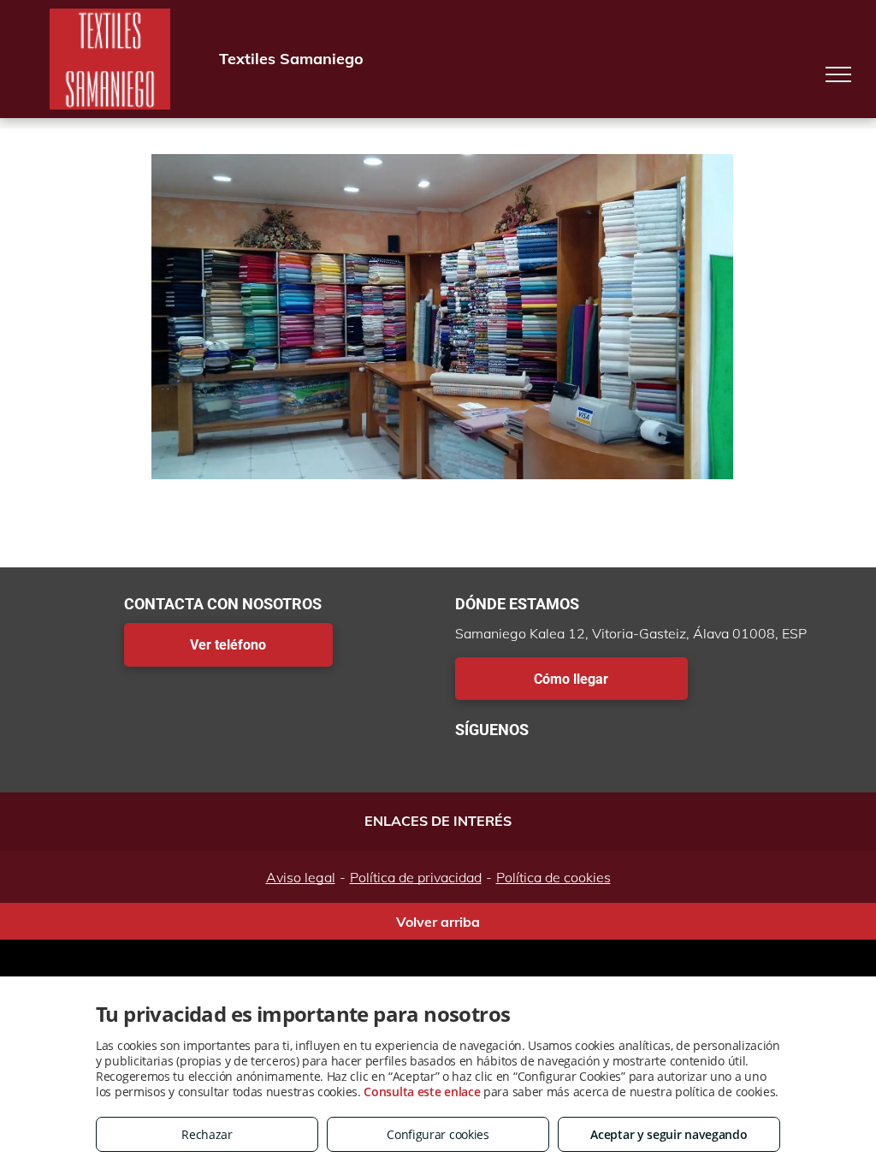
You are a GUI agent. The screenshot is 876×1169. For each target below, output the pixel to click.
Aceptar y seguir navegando (668, 1134)
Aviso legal (300, 877)
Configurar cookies (438, 1134)
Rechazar (207, 1134)
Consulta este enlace (422, 1091)
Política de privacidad (416, 877)
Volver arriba (438, 921)
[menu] (838, 74)
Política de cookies (553, 877)
